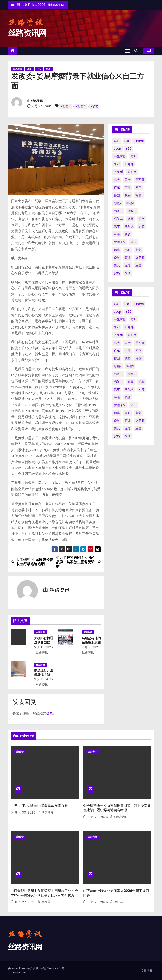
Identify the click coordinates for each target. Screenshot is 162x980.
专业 (117, 164)
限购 (128, 273)
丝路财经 (18, 68)
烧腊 (128, 234)
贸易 (117, 273)
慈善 (128, 195)
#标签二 (81, 106)
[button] (137, 50)
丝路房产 (92, 751)
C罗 (116, 141)
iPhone (139, 141)
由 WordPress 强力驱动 (23, 968)
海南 (117, 234)
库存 (138, 187)
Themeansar (17, 973)
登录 (49, 713)
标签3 (130, 203)
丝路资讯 (37, 101)
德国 (117, 195)
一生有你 (120, 156)
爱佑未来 (120, 242)
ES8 (126, 141)
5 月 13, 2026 (43, 647)
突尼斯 (139, 257)
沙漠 (141, 226)
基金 (29, 68)
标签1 (138, 195)
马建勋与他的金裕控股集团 (91, 640)
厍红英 (45, 902)
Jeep (117, 148)
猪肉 (133, 242)
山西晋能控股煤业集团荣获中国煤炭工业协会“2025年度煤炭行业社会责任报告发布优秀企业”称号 (44, 895)
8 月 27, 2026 (25, 902)
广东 (117, 187)
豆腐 (138, 265)
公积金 (132, 172)
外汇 (39, 68)
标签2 (118, 203)
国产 (128, 180)
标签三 (132, 211)
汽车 (117, 226)
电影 (128, 250)
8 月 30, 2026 (25, 812)
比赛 (131, 219)
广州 (128, 187)
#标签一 (66, 106)
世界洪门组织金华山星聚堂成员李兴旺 (39, 806)
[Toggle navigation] (127, 51)
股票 (48, 68)
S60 (128, 148)
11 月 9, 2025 (91, 647)
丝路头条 (20, 751)
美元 (117, 265)
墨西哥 (139, 180)
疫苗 (117, 257)
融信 (128, 265)
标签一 (118, 211)
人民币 (118, 172)
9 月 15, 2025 (43, 679)
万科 (133, 156)
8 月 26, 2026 (98, 902)
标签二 (118, 219)
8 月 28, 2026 (98, 817)
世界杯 (129, 164)
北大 (117, 180)
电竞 (138, 250)
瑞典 (117, 250)
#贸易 (94, 106)
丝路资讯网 (27, 33)
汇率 (141, 219)
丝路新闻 (47, 812)
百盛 (128, 257)
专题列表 (146, 970)
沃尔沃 (129, 226)
